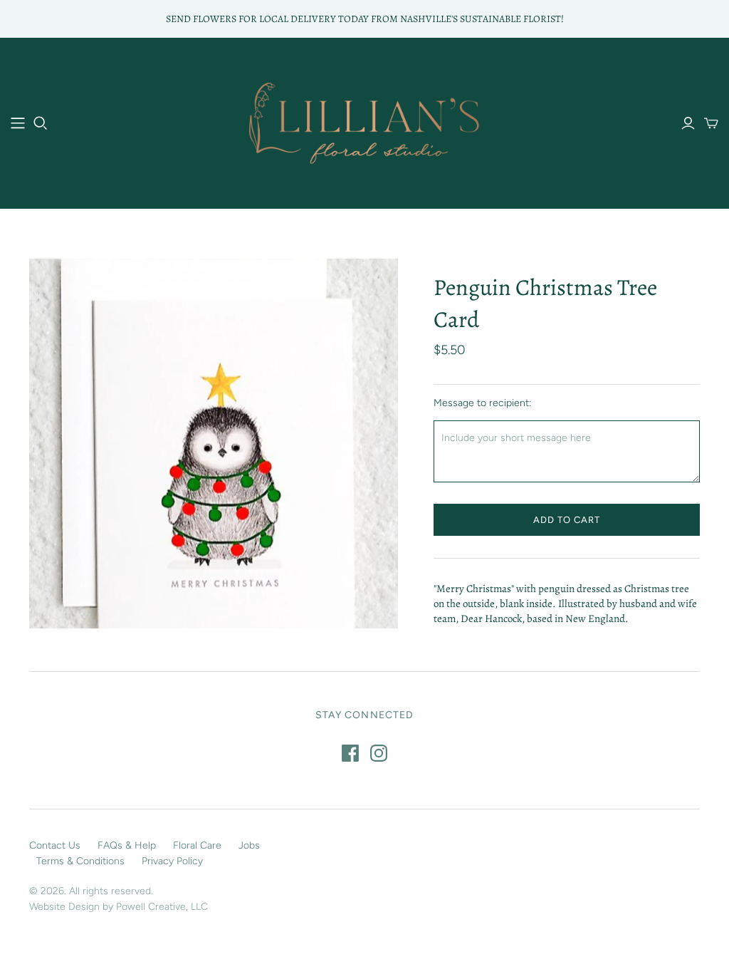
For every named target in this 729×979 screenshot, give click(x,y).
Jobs (249, 845)
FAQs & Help (127, 845)
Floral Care (197, 845)
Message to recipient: (482, 403)
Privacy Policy (172, 861)
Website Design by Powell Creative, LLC (118, 907)
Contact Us (54, 845)
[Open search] (40, 123)
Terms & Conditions (80, 861)
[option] (214, 443)
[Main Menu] (18, 123)
